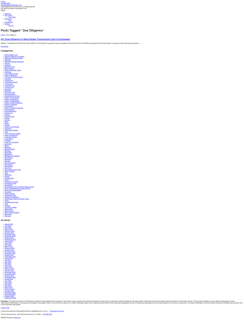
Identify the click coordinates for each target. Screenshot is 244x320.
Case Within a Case (11, 73)
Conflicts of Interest (11, 82)
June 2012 (8, 243)
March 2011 (8, 267)
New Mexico (9, 166)
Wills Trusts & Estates (12, 212)
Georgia (7, 120)
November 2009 (10, 294)
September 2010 (10, 277)
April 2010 (8, 286)
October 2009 (9, 296)
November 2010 (10, 274)
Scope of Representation (13, 190)
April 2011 (8, 265)
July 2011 (8, 260)
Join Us (11, 25)
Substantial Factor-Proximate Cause (17, 199)
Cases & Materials (11, 75)
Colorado (8, 79)
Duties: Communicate (12, 98)
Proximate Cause (10, 183)
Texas (7, 200)
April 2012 (8, 245)
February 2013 (9, 231)
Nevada (7, 161)
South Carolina (10, 194)
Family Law (8, 113)
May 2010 (8, 284)
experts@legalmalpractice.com (11, 5)
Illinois (7, 123)
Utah (6, 204)
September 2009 (10, 298)
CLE (9, 20)
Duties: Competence (11, 99)
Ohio (6, 173)
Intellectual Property (11, 130)
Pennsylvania (9, 178)
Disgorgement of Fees (12, 96)
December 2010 (10, 272)
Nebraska (8, 159)
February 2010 (9, 289)
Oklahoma (8, 175)
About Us (8, 13)
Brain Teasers (9, 68)
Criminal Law (9, 87)
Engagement (9, 106)
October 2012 (9, 238)
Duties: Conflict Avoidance (13, 103)
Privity (7, 180)
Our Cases (12, 17)
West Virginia (9, 211)
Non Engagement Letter (13, 170)
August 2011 (9, 258)
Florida (7, 118)
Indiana (7, 125)
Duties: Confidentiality (12, 101)
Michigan (8, 151)
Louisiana (8, 144)
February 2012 (9, 248)
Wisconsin (8, 214)
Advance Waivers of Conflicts (14, 56)
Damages (8, 89)
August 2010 (9, 279)
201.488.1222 (5, 3)
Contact (7, 24)
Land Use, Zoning (11, 137)
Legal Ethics (9, 139)
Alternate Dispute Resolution (14, 61)
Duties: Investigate (11, 104)
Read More (4, 46)
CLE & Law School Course (14, 77)
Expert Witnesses (10, 111)
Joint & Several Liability (12, 134)
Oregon (7, 176)
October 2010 (9, 275)
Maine (7, 146)
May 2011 (8, 263)
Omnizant (17, 317)
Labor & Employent (11, 135)
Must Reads (9, 158)
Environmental (9, 110)
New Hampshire (10, 163)
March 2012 (9, 246)
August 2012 (9, 241)
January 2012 (9, 250)
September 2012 (10, 239)
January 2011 (9, 270)
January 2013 (9, 233)
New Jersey (9, 164)
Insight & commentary (12, 127)
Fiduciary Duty (9, 116)
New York (8, 168)
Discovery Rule (10, 92)
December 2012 (10, 234)
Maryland (8, 147)
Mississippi (8, 154)
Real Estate (8, 185)
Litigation (8, 140)
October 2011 (9, 255)
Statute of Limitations (12, 197)
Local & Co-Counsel (11, 142)
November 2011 (10, 253)
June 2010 (8, 282)
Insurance (8, 128)
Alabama (8, 60)
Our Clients (8, 15)
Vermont (7, 206)
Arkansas (8, 65)
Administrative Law (11, 55)
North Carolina (9, 171)
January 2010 (9, 291)
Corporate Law (10, 86)
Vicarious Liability (11, 207)
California (8, 72)
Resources (8, 19)
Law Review (9, 22)
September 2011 (10, 257)
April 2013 (8, 227)
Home (3, 35)
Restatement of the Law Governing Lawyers (19, 187)
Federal (7, 115)
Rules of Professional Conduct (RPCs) (18, 188)
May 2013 (8, 226)
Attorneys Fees (10, 67)
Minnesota (8, 152)
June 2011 (8, 262)
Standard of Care (10, 195)
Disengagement (10, 94)
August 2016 (9, 224)
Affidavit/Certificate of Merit (14, 58)
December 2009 (10, 293)
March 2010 (9, 287)
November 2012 (10, 236)
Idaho (6, 122)
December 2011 (10, 251)
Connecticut (9, 84)
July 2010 (8, 281)
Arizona (7, 63)
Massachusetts (10, 149)
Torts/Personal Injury (11, 202)
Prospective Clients (11, 182)
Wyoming (8, 216)
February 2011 (9, 269)
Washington (9, 209)
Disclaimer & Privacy (57, 311)
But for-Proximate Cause (13, 70)
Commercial (9, 80)
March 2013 (9, 229)
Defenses (8, 91)
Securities (8, 192)
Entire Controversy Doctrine (14, 108)
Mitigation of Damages (12, 156)
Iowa (6, 132)
